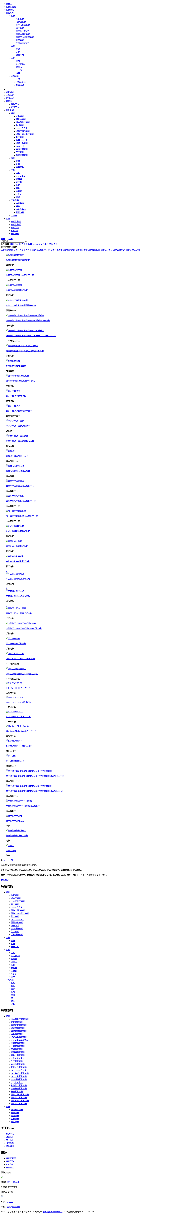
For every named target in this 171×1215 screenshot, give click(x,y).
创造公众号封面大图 (23, 250)
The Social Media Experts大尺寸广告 (21, 731)
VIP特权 (14, 231)
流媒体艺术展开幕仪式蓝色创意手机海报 (24, 628)
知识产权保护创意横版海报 (18, 531)
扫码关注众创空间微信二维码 (19, 746)
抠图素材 (15, 1122)
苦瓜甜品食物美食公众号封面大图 (21, 486)
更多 (8, 218)
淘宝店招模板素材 (19, 1076)
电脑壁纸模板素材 (19, 1079)
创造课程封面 (94, 250)
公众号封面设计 (23, 25)
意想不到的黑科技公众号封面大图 (21, 501)
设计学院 (10, 10)
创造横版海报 (82, 250)
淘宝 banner (33, 244)
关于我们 (10, 1140)
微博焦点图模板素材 (20, 1101)
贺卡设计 (20, 28)
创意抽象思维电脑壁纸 (16, 366)
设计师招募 (11, 7)
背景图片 (20, 55)
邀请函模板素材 (18, 1028)
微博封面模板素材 (19, 1104)
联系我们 (10, 1137)
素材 (13, 46)
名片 (18, 61)
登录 (3, 239)
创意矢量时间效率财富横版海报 (20, 441)
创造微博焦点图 (133, 250)
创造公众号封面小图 (41, 250)
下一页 (10, 860)
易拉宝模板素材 (18, 1055)
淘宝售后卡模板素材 (20, 1073)
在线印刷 (10, 98)
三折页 (19, 191)
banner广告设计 (22, 31)
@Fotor (10, 1202)
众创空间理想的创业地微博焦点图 (21, 305)
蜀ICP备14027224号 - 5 (52, 1212)
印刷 (13, 58)
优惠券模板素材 (18, 1052)
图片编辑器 (21, 82)
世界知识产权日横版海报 (17, 546)
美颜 (18, 79)
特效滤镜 (20, 85)
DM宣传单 (20, 64)
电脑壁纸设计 (22, 149)
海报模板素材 (17, 1022)
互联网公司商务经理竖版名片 (19, 613)
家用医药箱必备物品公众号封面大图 (22, 674)
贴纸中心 (15, 107)
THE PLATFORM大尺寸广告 (18, 702)
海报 (18, 73)
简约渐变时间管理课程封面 (18, 426)
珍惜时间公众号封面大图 (17, 456)
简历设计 (20, 152)
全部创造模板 (7, 250)
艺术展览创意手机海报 (16, 644)
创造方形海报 (57, 250)
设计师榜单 (16, 224)
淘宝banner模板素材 (19, 1070)
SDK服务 (15, 234)
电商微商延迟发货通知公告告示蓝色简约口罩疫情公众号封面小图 (35, 776)
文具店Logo (11, 851)
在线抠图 (20, 203)
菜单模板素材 (17, 1049)
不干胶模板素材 (18, 1064)
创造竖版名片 (107, 250)
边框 (18, 52)
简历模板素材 (17, 1061)
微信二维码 (43, 244)
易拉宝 (19, 188)
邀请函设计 (21, 22)
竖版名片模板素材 (19, 1037)
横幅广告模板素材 (19, 1067)
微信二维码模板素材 (20, 1095)
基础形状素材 (17, 1110)
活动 (26, 244)
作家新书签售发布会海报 (17, 836)
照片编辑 (15, 76)
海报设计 (20, 19)
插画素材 (15, 1116)
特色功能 (10, 13)
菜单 (18, 197)
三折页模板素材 (18, 1043)
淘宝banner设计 (22, 43)
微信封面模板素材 (19, 1098)
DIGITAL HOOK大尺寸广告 (18, 688)
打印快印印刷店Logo (15, 821)
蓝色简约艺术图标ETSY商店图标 (20, 659)
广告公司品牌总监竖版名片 (18, 579)
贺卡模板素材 (17, 1092)
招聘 (21, 244)
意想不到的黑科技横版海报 (18, 561)
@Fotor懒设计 (13, 1182)
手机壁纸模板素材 (19, 1031)
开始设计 (10, 92)
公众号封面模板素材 (20, 1019)
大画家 (14, 215)
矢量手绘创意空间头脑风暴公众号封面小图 (25, 806)
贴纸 (18, 49)
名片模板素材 (17, 1034)
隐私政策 (10, 1146)
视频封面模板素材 (19, 1085)
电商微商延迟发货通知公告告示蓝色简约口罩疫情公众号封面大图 (35, 791)
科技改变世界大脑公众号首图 (19, 471)
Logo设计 (20, 146)
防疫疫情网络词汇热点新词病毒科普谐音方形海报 (28, 320)
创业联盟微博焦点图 (15, 761)
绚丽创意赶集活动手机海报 (18, 260)
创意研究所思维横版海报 (17, 290)
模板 (8, 1016)
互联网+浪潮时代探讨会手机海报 (20, 381)
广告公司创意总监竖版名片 (18, 596)
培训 (12, 244)
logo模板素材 (17, 1082)
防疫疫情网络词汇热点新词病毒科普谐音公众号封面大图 (31, 336)
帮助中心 (10, 1134)
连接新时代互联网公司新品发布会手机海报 (25, 351)
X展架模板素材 (18, 1058)
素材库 (9, 4)
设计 (13, 16)
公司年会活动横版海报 (16, 396)
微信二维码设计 (23, 34)
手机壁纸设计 (22, 155)
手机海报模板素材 (19, 1025)
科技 (17, 244)
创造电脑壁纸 (119, 250)
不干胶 (19, 70)
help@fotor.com (13, 1207)
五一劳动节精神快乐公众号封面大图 (22, 516)
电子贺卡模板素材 (19, 1089)
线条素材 (15, 1113)
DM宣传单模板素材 (19, 1040)
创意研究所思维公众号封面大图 (20, 275)
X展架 (19, 194)
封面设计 (20, 40)
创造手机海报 (69, 250)
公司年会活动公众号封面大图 (19, 411)
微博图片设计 (22, 143)
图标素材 (15, 1119)
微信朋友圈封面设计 (25, 37)
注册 (11, 239)
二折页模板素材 (18, 1046)
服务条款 (10, 1143)
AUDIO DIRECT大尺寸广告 (18, 717)
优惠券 (19, 67)
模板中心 (15, 104)
